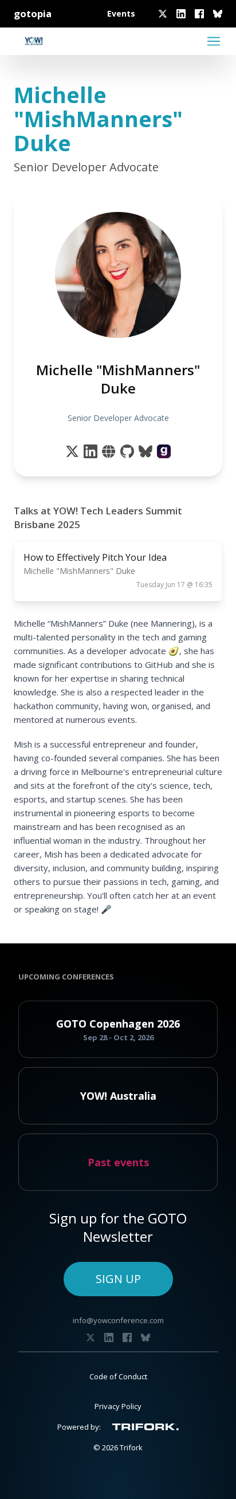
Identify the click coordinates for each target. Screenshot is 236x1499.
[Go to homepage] (34, 41)
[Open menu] (213, 41)
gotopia (33, 13)
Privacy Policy (118, 1406)
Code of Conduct (118, 1376)
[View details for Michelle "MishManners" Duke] (164, 451)
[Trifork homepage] (145, 1427)
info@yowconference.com (118, 1320)
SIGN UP (118, 1278)
